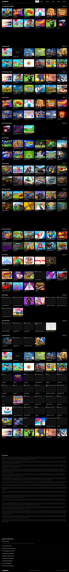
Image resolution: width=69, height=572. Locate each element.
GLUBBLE (5, 1)
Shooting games (61, 468)
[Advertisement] (34, 37)
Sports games (4, 468)
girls (31, 515)
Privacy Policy (58, 570)
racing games (36, 468)
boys (34, 515)
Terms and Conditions (64, 570)
